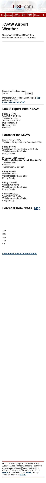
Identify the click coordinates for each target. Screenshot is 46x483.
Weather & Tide (30, 15)
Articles (9, 15)
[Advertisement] (23, 66)
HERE (5, 472)
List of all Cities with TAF (13, 102)
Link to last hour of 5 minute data (19, 253)
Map (38, 98)
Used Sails (23, 15)
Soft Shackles (16, 15)
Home (3, 15)
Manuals (37, 15)
